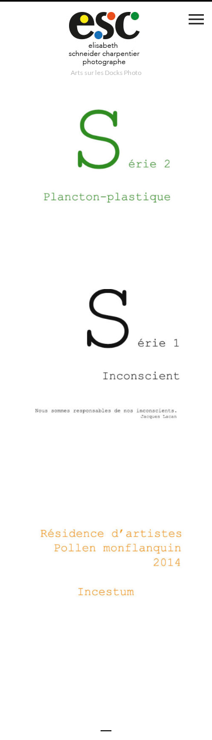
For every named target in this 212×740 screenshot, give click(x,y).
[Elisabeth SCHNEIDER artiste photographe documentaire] (106, 40)
